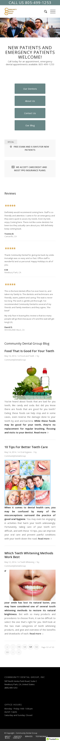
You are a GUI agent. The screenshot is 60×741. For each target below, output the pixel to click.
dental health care (39, 507)
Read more (40, 432)
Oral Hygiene (26, 452)
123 (7, 652)
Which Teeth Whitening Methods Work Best (28, 555)
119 (19, 647)
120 (24, 647)
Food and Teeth (27, 356)
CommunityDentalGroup (15, 360)
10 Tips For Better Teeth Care (26, 447)
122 (36, 647)
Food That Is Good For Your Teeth (29, 351)
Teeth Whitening (27, 562)
